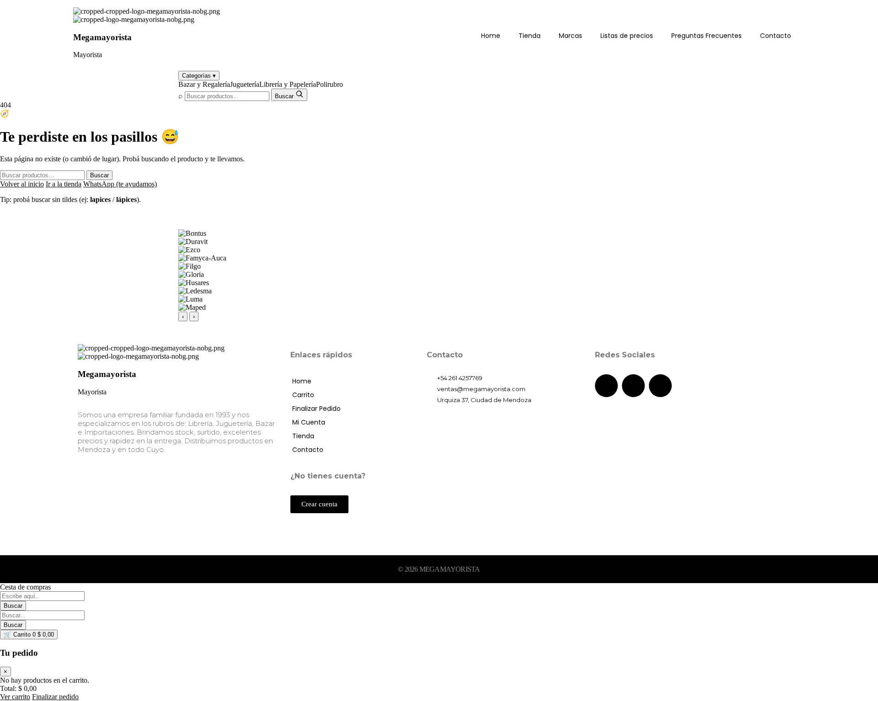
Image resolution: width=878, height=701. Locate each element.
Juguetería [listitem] (244, 84)
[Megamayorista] (146, 11)
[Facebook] (606, 385)
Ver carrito (15, 697)
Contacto (775, 35)
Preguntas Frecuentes (706, 35)
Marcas (570, 35)
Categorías (199, 75)
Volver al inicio (22, 184)
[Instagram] (633, 385)
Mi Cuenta (308, 422)
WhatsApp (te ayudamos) (120, 184)
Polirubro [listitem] (329, 84)
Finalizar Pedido (316, 408)
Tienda (530, 35)
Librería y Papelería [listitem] (287, 84)
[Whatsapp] (660, 385)
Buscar (99, 175)
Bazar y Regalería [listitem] (204, 84)
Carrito (303, 394)
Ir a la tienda (63, 184)
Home (490, 35)
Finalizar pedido (55, 697)
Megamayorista (102, 37)
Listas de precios (626, 35)
